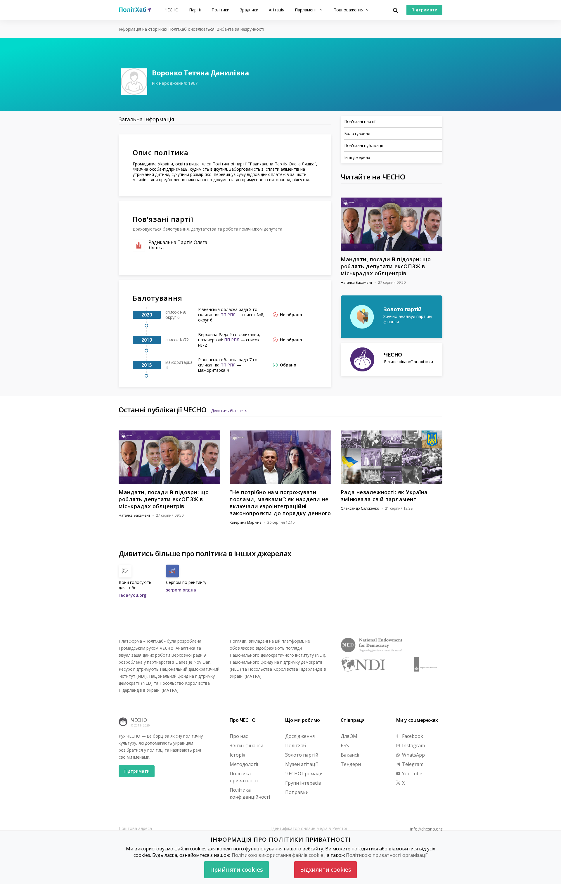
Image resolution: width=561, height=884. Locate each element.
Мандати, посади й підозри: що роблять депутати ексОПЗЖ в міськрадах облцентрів (386, 266)
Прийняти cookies (236, 869)
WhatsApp (413, 755)
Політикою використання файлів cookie (277, 855)
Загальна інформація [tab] (146, 119)
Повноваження (349, 10)
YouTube (411, 773)
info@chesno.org (426, 829)
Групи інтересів (303, 783)
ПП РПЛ (228, 314)
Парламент (306, 10)
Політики (220, 10)
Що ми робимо (302, 720)
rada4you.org (132, 595)
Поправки (297, 792)
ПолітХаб (295, 745)
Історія (237, 755)
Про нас (239, 736)
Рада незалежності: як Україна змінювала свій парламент (384, 496)
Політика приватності (244, 777)
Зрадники (249, 10)
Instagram (413, 745)
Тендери (351, 764)
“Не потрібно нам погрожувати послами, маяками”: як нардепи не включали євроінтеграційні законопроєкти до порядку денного (280, 503)
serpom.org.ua (181, 590)
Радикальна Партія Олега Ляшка (177, 245)
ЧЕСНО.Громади (304, 773)
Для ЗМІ (350, 736)
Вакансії (350, 755)
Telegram (412, 764)
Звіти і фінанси (246, 745)
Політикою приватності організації (386, 855)
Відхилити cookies (325, 869)
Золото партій (301, 755)
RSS (345, 745)
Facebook (412, 736)
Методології (244, 764)
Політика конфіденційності (250, 793)
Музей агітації (301, 764)
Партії (195, 10)
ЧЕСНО (172, 10)
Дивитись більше (227, 411)
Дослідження (300, 736)
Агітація (276, 10)
